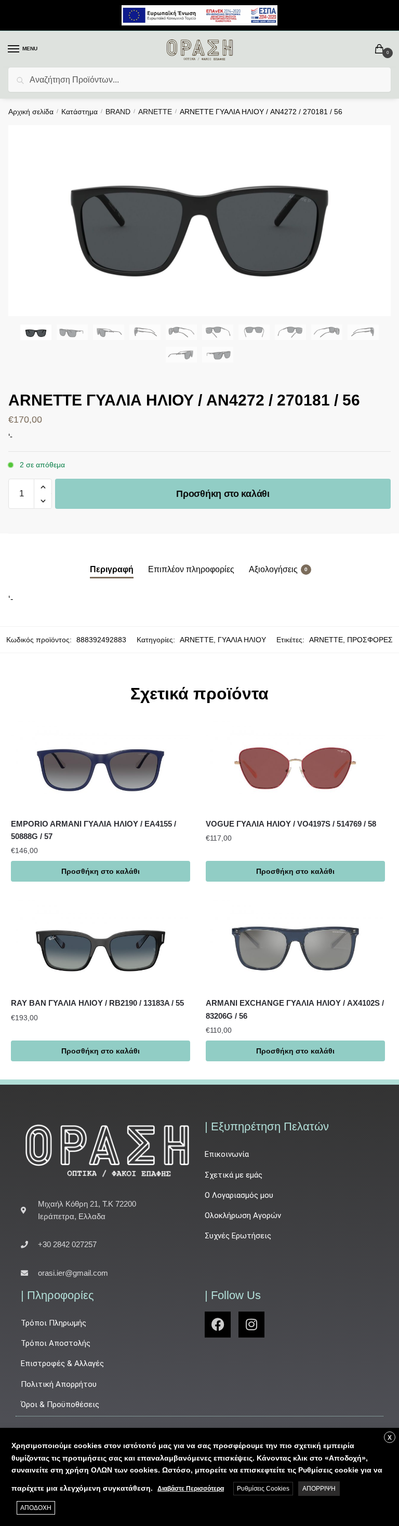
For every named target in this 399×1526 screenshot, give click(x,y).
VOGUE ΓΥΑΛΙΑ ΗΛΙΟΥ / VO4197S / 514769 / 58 (291, 823)
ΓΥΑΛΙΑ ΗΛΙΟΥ (242, 640)
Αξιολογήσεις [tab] (273, 569)
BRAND (117, 111)
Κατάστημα (79, 111)
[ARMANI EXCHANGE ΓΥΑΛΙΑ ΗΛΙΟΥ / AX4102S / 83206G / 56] (295, 945)
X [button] (390, 1437)
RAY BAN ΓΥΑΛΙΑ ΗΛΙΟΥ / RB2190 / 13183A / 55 (97, 1002)
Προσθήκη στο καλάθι (222, 494)
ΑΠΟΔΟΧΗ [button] (35, 1507)
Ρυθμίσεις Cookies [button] (263, 1488)
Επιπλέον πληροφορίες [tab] (191, 569)
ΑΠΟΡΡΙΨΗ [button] (319, 1488)
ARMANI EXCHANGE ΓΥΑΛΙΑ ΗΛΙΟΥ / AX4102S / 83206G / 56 (295, 1009)
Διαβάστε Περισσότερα (190, 1488)
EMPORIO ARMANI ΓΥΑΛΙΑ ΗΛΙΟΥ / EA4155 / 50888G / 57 (93, 830)
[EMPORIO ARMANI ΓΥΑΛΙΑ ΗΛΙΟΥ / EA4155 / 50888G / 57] (100, 765)
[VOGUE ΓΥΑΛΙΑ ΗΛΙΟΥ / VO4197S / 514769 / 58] (295, 765)
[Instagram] (251, 1325)
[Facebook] (218, 1325)
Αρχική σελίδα (31, 111)
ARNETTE (155, 111)
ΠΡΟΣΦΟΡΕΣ (370, 640)
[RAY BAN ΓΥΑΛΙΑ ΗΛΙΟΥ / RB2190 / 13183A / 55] (100, 945)
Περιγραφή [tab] (112, 569)
